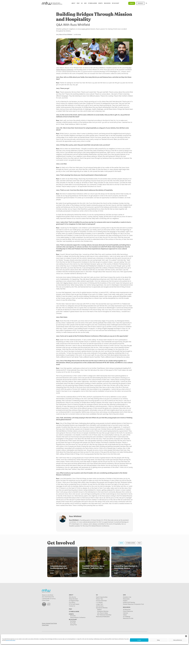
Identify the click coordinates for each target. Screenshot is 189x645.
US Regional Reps (74, 600)
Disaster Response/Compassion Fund (133, 604)
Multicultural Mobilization (103, 616)
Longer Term (99, 604)
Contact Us (72, 606)
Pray (78, 3)
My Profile (73, 623)
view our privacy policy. (10, 640)
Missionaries (126, 599)
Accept (139, 640)
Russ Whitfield (75, 516)
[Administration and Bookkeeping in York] (62, 562)
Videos (125, 615)
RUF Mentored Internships (104, 615)
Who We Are (72, 597)
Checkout (140, 3)
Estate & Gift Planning (129, 602)
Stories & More (92, 3)
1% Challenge (126, 616)
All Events (73, 615)
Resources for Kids (128, 618)
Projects (125, 600)
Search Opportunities (101, 597)
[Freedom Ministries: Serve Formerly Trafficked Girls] (94, 562)
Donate (131, 3)
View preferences (177, 640)
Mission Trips (99, 599)
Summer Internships (101, 600)
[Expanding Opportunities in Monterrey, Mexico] (126, 562)
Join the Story (99, 606)
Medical (99, 609)
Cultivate (125, 613)
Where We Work (73, 599)
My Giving (73, 621)
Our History (72, 602)
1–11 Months (99, 602)
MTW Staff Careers (74, 604)
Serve (121, 543)
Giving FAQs (73, 624)
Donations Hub (127, 597)
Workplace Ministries (102, 611)
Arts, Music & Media (102, 613)
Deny (158, 640)
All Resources (126, 609)
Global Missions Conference (77, 617)
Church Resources (128, 611)
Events (100, 3)
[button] (186, 636)
